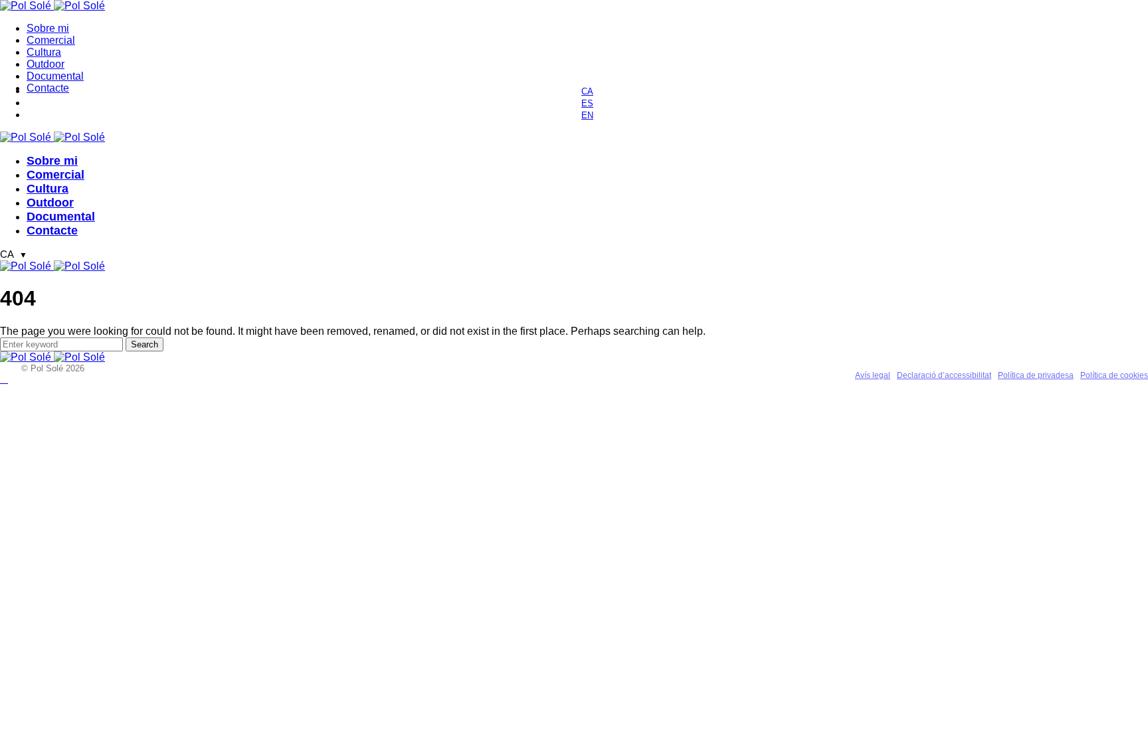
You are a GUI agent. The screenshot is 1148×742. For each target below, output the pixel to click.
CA (13, 254)
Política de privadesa (1036, 375)
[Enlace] (27, 5)
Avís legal (872, 375)
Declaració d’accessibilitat (944, 375)
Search (144, 344)
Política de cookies (1114, 375)
